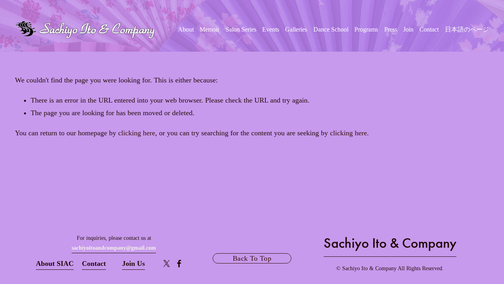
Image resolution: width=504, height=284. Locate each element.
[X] (166, 263)
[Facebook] (179, 263)
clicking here (136, 133)
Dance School (330, 29)
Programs (366, 29)
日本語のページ (467, 29)
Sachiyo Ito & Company (390, 243)
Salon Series (241, 29)
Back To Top (252, 258)
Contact (429, 29)
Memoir (209, 29)
